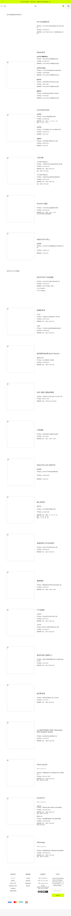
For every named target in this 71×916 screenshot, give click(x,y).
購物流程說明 (28, 883)
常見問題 (28, 878)
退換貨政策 (28, 880)
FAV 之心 (13, 878)
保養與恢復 (13, 888)
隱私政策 (28, 885)
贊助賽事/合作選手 (13, 885)
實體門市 (13, 880)
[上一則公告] (2, 2)
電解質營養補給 (13, 890)
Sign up (58, 895)
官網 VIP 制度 (13, 883)
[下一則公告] (69, 2)
